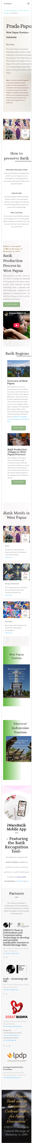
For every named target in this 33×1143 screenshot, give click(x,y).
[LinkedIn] (9, 1046)
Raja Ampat (8, 621)
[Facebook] (4, 957)
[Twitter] (6, 957)
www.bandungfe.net (9, 1040)
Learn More (12, 304)
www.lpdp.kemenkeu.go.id (12, 1077)
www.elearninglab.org (10, 989)
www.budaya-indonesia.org (12, 1026)
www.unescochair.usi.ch (11, 953)
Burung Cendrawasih (12, 584)
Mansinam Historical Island (16, 670)
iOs (27, 881)
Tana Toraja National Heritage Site (19, 742)
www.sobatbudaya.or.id (11, 1035)
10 (26, 759)
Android (20, 881)
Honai (7, 546)
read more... (9, 557)
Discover (18, 482)
